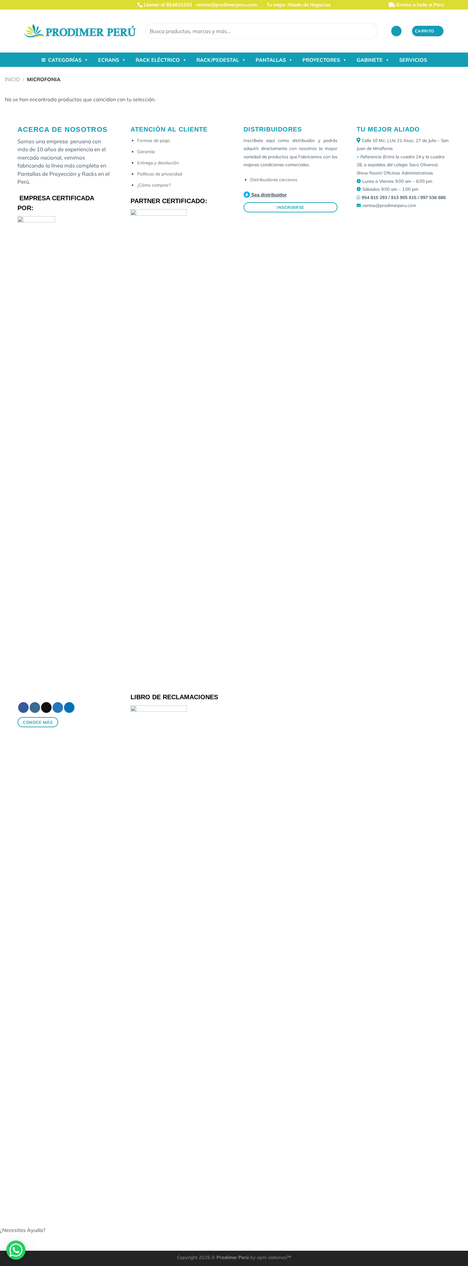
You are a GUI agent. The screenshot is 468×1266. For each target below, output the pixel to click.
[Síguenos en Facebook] (27, 5)
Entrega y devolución (158, 162)
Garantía (146, 151)
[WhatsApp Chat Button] (15, 1250)
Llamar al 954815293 (167, 5)
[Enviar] (372, 31)
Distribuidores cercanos (273, 179)
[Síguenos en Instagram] (33, 5)
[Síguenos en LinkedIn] (51, 5)
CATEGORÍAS (65, 60)
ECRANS (108, 60)
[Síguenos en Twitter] (45, 5)
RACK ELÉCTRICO (158, 60)
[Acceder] (396, 31)
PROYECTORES (321, 60)
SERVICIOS (413, 60)
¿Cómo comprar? (154, 185)
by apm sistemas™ (270, 1257)
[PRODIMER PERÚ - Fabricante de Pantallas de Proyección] (80, 31)
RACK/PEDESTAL (217, 60)
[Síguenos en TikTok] (39, 5)
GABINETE (370, 60)
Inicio (12, 79)
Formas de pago (153, 140)
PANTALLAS (271, 60)
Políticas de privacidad (159, 173)
